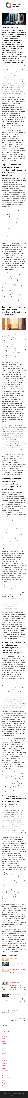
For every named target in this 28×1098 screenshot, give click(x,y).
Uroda (3, 1080)
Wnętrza (4, 1085)
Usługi (3, 1083)
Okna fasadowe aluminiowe (17, 969)
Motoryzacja (5, 1048)
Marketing (4, 1043)
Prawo (3, 1058)
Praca (3, 1056)
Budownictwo (5, 1031)
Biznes (3, 1029)
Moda (3, 1046)
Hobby (3, 1038)
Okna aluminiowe (14, 982)
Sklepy (3, 1065)
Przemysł (4, 1060)
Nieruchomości (6, 1051)
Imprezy (4, 1041)
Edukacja (4, 1036)
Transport (4, 1073)
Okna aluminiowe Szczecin (17, 958)
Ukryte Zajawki (6, 1078)
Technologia (5, 1070)
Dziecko (4, 1033)
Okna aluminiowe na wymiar (17, 994)
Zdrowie (4, 1087)
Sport (3, 1068)
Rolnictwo (4, 1063)
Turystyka (4, 1075)
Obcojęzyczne (5, 1053)
